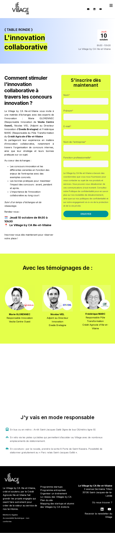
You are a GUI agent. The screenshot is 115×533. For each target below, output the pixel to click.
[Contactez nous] (88, 9)
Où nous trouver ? (102, 502)
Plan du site (46, 500)
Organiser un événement (53, 493)
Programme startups (51, 486)
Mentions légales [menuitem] (10, 515)
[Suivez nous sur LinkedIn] (94, 9)
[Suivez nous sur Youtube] (100, 9)
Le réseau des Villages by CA (56, 496)
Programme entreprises (53, 490)
